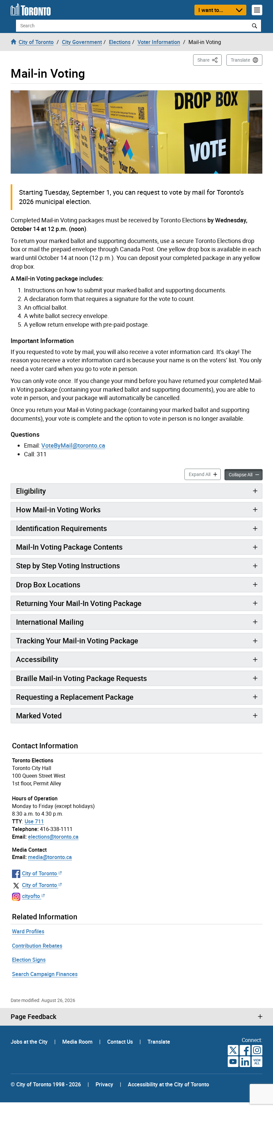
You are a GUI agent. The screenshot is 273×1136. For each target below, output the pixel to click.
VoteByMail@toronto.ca (73, 445)
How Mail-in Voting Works (58, 509)
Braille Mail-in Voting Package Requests (81, 678)
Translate (240, 60)
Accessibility (37, 659)
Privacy (104, 1084)
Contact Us (120, 1041)
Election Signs (29, 959)
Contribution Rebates (37, 945)
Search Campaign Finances (45, 974)
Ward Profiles (28, 931)
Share (209, 59)
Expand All (205, 474)
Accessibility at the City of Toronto (168, 1084)
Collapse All (246, 474)
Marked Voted (39, 715)
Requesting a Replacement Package (75, 697)
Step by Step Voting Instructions (68, 565)
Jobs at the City (30, 1041)
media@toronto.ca (50, 857)
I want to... (210, 10)
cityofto (31, 896)
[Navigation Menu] (257, 10)
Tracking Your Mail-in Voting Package (77, 640)
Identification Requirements (61, 528)
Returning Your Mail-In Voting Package (78, 603)
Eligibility (31, 491)
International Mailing (50, 622)
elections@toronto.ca (53, 836)
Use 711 (34, 821)
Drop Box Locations (48, 584)
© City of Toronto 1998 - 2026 (46, 1084)
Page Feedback (33, 1017)
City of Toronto (39, 873)
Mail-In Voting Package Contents (69, 547)
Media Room (78, 1041)
